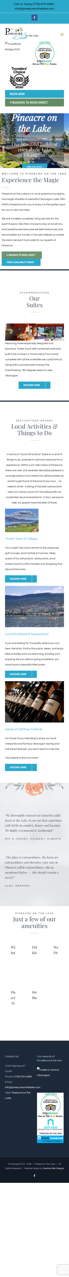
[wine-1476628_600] (34, 682)
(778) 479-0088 (23, 1076)
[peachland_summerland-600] (34, 587)
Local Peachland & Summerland (26, 634)
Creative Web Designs (53, 1168)
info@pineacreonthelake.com (34, 8)
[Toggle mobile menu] (62, 34)
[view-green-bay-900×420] (22, 510)
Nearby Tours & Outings (21, 539)
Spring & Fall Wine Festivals (23, 729)
